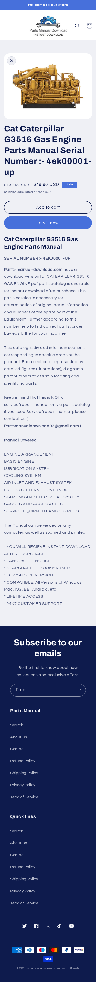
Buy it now (48, 223)
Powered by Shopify (67, 968)
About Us (18, 737)
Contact (17, 749)
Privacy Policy (22, 785)
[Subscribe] (80, 690)
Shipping (10, 192)
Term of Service (24, 797)
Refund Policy (22, 761)
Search (16, 725)
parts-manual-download (41, 968)
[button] (7, 26)
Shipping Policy (24, 773)
